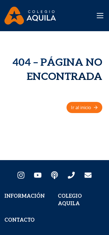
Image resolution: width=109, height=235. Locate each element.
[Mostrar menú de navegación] (100, 15)
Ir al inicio (81, 107)
